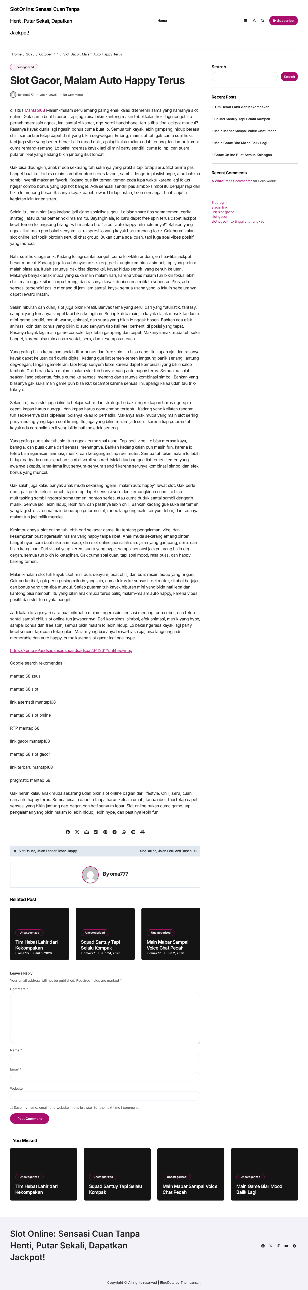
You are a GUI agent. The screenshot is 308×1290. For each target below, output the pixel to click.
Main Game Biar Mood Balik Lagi (240, 143)
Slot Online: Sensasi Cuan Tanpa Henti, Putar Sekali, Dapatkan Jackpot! (44, 21)
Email (15, 1069)
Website (16, 1088)
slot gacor (220, 216)
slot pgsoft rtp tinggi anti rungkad (238, 221)
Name (16, 1050)
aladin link (220, 207)
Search (219, 66)
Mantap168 (35, 110)
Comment (19, 989)
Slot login (219, 202)
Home (162, 20)
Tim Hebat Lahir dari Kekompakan (241, 107)
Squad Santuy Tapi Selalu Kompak (242, 119)
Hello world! (267, 181)
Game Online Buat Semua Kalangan (243, 155)
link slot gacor (223, 212)
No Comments (73, 94)
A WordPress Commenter (232, 181)
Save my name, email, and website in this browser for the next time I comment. (76, 1107)
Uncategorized (24, 67)
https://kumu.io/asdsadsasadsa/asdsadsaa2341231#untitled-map (71, 650)
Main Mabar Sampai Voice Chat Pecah (245, 131)
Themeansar (190, 1282)
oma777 (119, 874)
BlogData (167, 1282)
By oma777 (26, 94)
